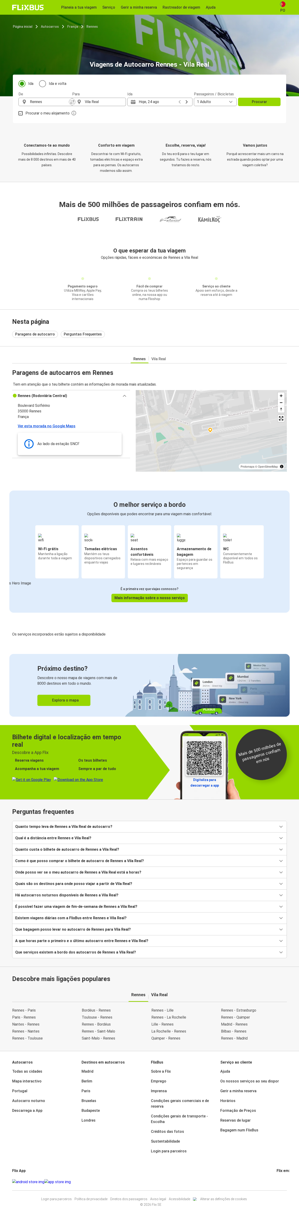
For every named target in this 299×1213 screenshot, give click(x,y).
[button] (71, 395)
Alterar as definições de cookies (223, 1199)
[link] (149, 685)
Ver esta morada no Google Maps (46, 426)
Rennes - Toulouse (27, 1038)
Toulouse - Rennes (97, 1017)
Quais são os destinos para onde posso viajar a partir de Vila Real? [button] (73, 883)
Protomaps (247, 466)
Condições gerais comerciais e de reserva (180, 1104)
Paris (86, 1091)
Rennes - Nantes (25, 1031)
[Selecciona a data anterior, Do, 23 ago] (179, 102)
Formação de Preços (238, 1110)
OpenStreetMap (268, 466)
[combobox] (49, 102)
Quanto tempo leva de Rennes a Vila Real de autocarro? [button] (63, 826)
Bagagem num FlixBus (239, 1130)
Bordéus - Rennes (96, 1010)
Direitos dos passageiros (128, 1199)
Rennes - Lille (162, 1010)
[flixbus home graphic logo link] (28, 7)
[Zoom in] (281, 395)
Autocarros (50, 26)
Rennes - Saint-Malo (98, 1031)
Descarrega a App (27, 1110)
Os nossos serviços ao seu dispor (249, 1081)
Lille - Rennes (162, 1024)
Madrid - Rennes (234, 1024)
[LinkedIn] (281, 1182)
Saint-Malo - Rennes (98, 1038)
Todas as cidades (27, 1071)
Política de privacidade (91, 1199)
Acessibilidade (179, 1199)
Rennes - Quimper (235, 1017)
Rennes (92, 26)
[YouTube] (280, 1182)
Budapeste (91, 1110)
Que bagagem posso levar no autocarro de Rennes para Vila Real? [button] (73, 929)
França (72, 26)
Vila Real (158, 359)
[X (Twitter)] (283, 1182)
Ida (30, 83)
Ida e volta (57, 83)
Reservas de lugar (235, 1120)
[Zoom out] (281, 402)
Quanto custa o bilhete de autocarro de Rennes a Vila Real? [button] (67, 849)
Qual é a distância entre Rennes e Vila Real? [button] (53, 838)
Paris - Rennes (24, 1017)
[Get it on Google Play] (28, 1182)
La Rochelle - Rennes (168, 1031)
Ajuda (225, 1071)
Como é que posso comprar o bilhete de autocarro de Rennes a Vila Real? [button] (79, 861)
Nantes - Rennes (25, 1024)
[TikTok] (284, 1182)
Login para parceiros (169, 1151)
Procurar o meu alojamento (47, 113)
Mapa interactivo (27, 1081)
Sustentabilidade (165, 1141)
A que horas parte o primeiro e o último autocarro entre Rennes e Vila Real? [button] (81, 941)
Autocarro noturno (28, 1101)
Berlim (87, 1081)
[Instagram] (278, 1182)
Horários (227, 1101)
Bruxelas (89, 1101)
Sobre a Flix (161, 1071)
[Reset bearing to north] (281, 409)
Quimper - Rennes (165, 1038)
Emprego (158, 1081)
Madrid (87, 1071)
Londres (89, 1120)
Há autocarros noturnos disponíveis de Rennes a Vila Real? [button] (66, 895)
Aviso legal (158, 1199)
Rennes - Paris (24, 1010)
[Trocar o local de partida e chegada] (72, 102)
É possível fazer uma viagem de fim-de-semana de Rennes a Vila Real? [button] (76, 906)
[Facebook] (277, 1182)
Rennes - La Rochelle (168, 1017)
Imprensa (159, 1091)
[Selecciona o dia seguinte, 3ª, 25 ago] (186, 102)
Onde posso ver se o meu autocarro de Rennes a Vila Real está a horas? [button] (78, 872)
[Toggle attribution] (282, 466)
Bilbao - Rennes (233, 1031)
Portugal (19, 1091)
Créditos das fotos (167, 1131)
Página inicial (22, 26)
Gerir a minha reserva (238, 1091)
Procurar (259, 102)
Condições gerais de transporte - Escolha (179, 1119)
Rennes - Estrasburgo (238, 1010)
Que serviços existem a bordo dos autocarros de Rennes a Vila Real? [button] (75, 952)
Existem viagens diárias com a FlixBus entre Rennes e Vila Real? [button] (71, 918)
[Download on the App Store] (57, 1182)
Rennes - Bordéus (96, 1024)
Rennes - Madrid (234, 1038)
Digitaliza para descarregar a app (204, 782)
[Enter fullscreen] (281, 418)
